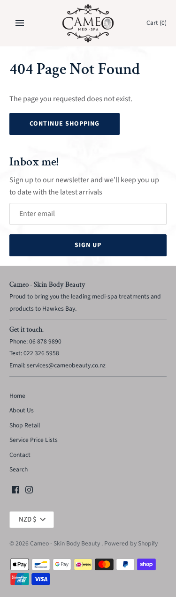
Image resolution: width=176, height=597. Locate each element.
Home (17, 395)
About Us (21, 410)
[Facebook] (15, 491)
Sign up (88, 245)
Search (18, 469)
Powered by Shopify (131, 543)
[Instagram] (29, 491)
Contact (20, 454)
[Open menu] (19, 23)
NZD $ (27, 519)
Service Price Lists (33, 439)
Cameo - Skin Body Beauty (65, 543)
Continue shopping (64, 123)
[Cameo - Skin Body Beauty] (88, 23)
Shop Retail (24, 425)
